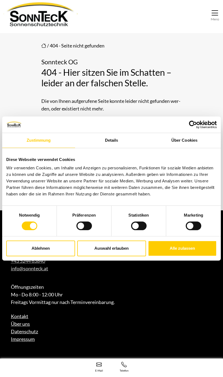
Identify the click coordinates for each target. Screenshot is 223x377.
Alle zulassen (182, 248)
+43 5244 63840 (28, 261)
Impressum (23, 339)
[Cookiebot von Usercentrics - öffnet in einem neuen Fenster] (193, 125)
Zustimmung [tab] (39, 140)
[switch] (84, 225)
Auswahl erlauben (111, 248)
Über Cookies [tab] (184, 140)
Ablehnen (41, 248)
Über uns (20, 324)
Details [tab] (111, 140)
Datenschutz (24, 331)
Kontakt (19, 316)
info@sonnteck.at (29, 268)
